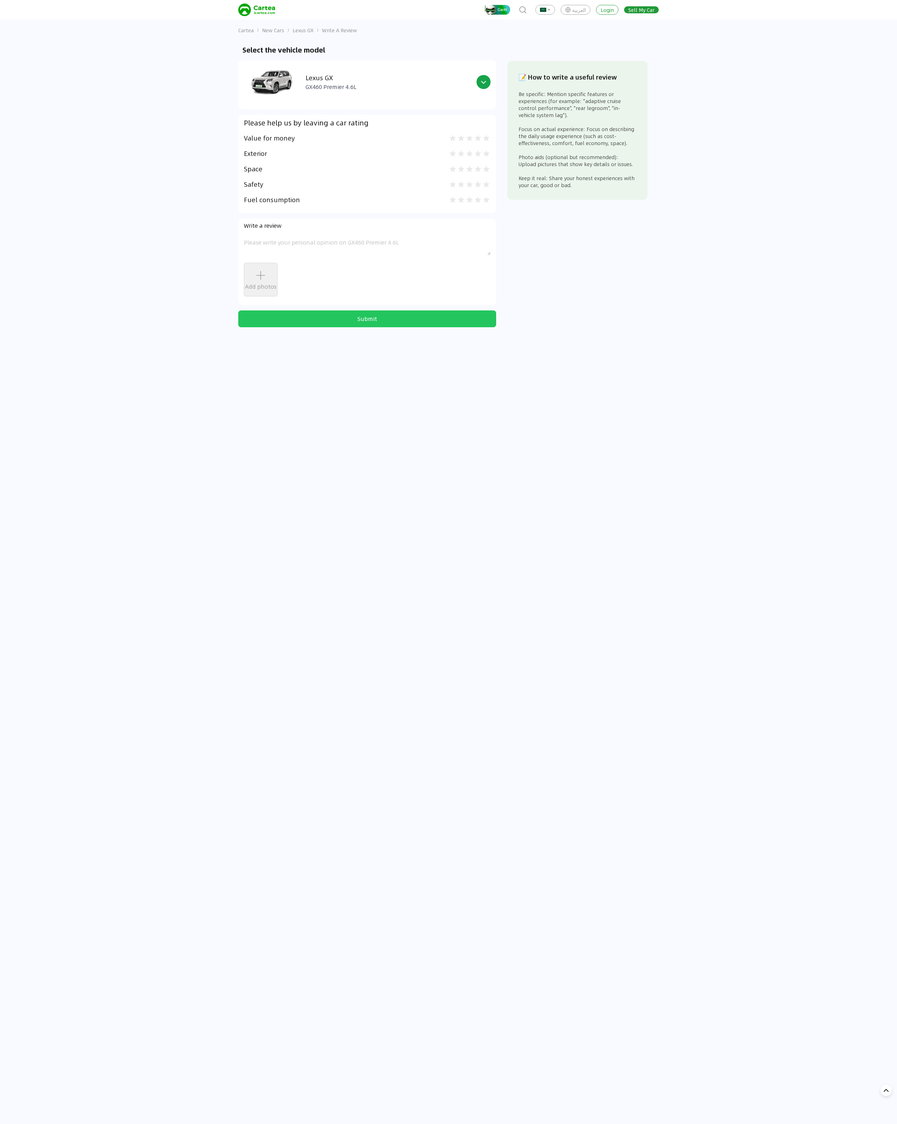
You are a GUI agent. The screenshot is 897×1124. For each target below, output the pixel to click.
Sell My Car (641, 9)
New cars (273, 30)
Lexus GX (303, 30)
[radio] (452, 138)
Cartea (246, 30)
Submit (367, 318)
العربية (579, 10)
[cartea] (256, 10)
